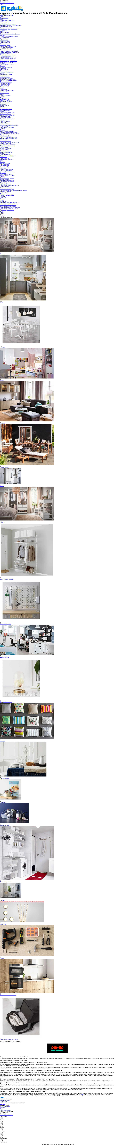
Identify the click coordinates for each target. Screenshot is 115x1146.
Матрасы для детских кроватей (8, 62)
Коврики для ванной (5, 100)
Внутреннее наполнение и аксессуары (10, 27)
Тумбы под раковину (5, 95)
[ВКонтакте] (0, 1098)
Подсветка (2, 130)
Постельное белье (4, 123)
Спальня (2, 19)
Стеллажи (2, 66)
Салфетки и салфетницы (6, 169)
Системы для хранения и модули (8, 132)
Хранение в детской (5, 45)
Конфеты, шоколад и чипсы (7, 178)
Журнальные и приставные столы (8, 80)
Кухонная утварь (4, 179)
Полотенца (2, 96)
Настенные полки (4, 75)
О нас (1, 211)
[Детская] (27, 378)
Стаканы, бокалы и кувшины (7, 171)
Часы (1, 160)
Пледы (1, 88)
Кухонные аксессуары (5, 187)
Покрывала (3, 122)
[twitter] (3, 1098)
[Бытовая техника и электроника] (27, 992)
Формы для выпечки (5, 184)
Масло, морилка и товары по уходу (9, 203)
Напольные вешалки (5, 116)
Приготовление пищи (5, 1110)
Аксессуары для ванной (6, 101)
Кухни (1, 21)
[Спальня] (27, 251)
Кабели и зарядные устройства (8, 206)
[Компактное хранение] (21, 621)
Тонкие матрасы (4, 126)
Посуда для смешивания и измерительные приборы (13, 190)
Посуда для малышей (5, 56)
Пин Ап (2, 216)
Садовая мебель (4, 91)
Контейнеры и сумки (5, 150)
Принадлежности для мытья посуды (9, 185)
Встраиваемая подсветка (6, 78)
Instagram (2, 1104)
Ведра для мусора (5, 135)
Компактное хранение (5, 50)
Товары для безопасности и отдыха (9, 208)
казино (82, 1094)
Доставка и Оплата (5, 1100)
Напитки (2, 176)
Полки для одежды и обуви (7, 195)
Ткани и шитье (3, 89)
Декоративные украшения (6, 159)
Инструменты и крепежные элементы (9, 202)
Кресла (2, 73)
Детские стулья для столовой (7, 54)
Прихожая (2, 194)
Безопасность (3, 201)
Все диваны (3, 68)
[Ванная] (10, 483)
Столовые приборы (5, 166)
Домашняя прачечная (5, 191)
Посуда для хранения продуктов (8, 137)
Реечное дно (3, 120)
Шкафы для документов (6, 148)
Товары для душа (4, 98)
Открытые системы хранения (7, 115)
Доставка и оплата (5, 1)
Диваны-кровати (4, 69)
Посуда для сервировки (6, 170)
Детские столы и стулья (6, 53)
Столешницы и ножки (5, 141)
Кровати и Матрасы (5, 1106)
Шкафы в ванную (4, 99)
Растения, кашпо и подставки (7, 155)
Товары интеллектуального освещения (10, 207)
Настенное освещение (5, 83)
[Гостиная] (27, 421)
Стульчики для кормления (6, 47)
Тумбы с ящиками (4, 149)
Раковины (2, 106)
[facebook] (2, 1098)
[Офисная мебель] (27, 654)
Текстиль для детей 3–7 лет (7, 59)
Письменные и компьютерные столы (9, 142)
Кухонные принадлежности (7, 180)
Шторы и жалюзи (4, 87)
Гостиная (2, 63)
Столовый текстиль (5, 163)
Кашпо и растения (4, 93)
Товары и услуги (4, 18)
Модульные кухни (4, 22)
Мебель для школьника (6, 48)
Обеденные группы (5, 41)
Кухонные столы (4, 40)
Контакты (2, 214)
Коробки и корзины (5, 77)
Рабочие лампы (4, 147)
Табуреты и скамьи (5, 42)
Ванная (2, 94)
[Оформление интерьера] (21, 699)
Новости (2, 212)
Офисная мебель (4, 139)
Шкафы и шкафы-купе (5, 114)
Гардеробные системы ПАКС (7, 20)
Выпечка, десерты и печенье (7, 175)
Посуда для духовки (5, 183)
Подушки (2, 128)
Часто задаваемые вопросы (7, 3)
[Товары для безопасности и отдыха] (21, 1037)
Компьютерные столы (5, 143)
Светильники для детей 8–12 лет (8, 61)
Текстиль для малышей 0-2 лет (8, 58)
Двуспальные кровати (5, 110)
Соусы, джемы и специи (6, 174)
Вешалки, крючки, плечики (7, 118)
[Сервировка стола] (23, 776)
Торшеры (2, 199)
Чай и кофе (3, 168)
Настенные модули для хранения (8, 29)
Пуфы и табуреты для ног (6, 72)
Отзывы (2, 213)
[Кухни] (23, 300)
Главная (2, 16)
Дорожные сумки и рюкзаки (7, 210)
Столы (1, 1109)
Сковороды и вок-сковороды (7, 181)
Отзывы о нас (3, 1101)
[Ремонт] (27, 956)
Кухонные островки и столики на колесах (10, 25)
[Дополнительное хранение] (27, 576)
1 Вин (1, 4)
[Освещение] (22, 921)
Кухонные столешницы (6, 26)
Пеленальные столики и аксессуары (9, 52)
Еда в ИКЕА (3, 173)
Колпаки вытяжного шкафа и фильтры (10, 34)
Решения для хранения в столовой (9, 36)
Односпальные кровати (6, 109)
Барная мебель (4, 39)
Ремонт (2, 200)
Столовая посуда (4, 165)
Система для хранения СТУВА (8, 46)
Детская (2, 43)
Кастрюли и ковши (4, 186)
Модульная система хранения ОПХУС (10, 133)
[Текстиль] (27, 738)
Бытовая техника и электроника (8, 205)
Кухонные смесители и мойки (7, 24)
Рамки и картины (4, 158)
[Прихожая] (10, 898)
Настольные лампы (5, 84)
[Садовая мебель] (27, 465)
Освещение (3, 197)
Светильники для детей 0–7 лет (8, 57)
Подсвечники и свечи (5, 154)
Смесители (3, 104)
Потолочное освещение (6, 82)
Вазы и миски (3, 157)
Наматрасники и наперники (7, 127)
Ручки (1, 31)
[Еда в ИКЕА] (10, 800)
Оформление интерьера (6, 152)
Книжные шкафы (4, 70)
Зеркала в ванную (4, 105)
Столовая (2, 35)
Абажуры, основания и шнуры (7, 79)
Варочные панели (4, 32)
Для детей (2, 1107)
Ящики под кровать (5, 121)
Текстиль (2, 162)
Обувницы (2, 196)
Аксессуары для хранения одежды (9, 125)
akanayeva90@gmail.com (6, 15)
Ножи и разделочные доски (7, 189)
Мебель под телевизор (6, 67)
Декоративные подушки (6, 74)
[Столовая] (21, 345)
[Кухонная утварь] (14, 822)
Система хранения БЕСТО (6, 64)
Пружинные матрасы (5, 117)
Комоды (2, 111)
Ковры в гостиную (4, 85)
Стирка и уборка (4, 192)
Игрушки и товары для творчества (9, 51)
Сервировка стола (4, 164)
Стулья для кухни (4, 37)
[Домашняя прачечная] (27, 879)
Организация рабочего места (7, 146)
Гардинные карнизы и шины (7, 90)
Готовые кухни (3, 30)
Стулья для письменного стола (8, 144)
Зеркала (2, 153)
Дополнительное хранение (7, 131)
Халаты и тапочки (4, 102)
